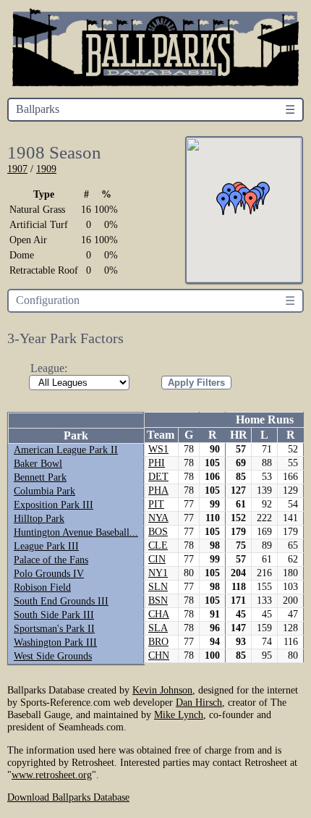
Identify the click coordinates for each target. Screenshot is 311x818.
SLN (158, 586)
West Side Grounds (53, 656)
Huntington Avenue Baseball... (76, 532)
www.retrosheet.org (52, 774)
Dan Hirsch (199, 702)
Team (160, 435)
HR (238, 435)
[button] (251, 202)
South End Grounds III (61, 601)
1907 (17, 168)
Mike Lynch (178, 714)
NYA (158, 518)
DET (158, 476)
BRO (158, 641)
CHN (158, 655)
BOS (158, 531)
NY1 (158, 573)
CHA (158, 614)
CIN (157, 559)
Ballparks (37, 109)
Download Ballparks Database (68, 797)
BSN (158, 600)
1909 (46, 168)
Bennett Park (40, 477)
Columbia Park (44, 491)
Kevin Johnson (162, 690)
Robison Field (42, 587)
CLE (158, 545)
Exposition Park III (53, 504)
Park (76, 435)
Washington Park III (55, 642)
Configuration (48, 300)
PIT (156, 504)
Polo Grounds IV (49, 573)
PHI (156, 463)
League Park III (46, 546)
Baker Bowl (38, 463)
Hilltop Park (39, 518)
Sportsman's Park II (54, 628)
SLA (158, 628)
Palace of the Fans (51, 560)
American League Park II (66, 449)
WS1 (158, 449)
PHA (158, 490)
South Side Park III (54, 615)
